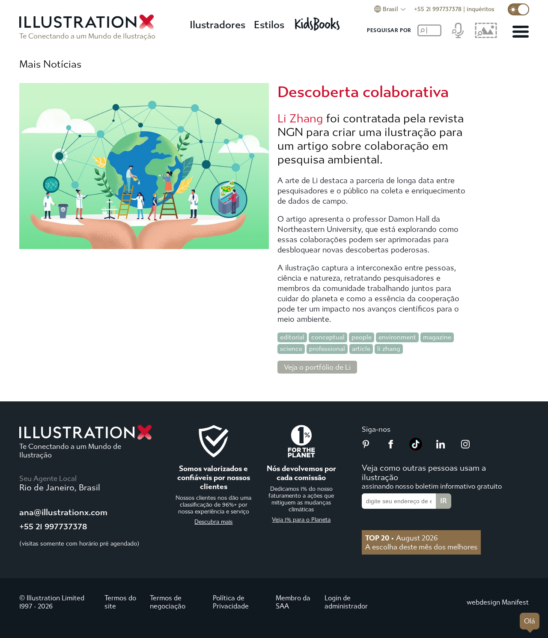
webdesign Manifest (498, 602)
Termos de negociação (167, 602)
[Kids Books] (318, 22)
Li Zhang (300, 118)
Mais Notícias (50, 64)
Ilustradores (217, 25)
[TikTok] (415, 448)
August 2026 (401, 538)
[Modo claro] (518, 9)
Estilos (269, 25)
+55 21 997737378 (438, 9)
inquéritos (480, 9)
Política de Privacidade (231, 602)
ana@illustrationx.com (63, 512)
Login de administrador (346, 602)
